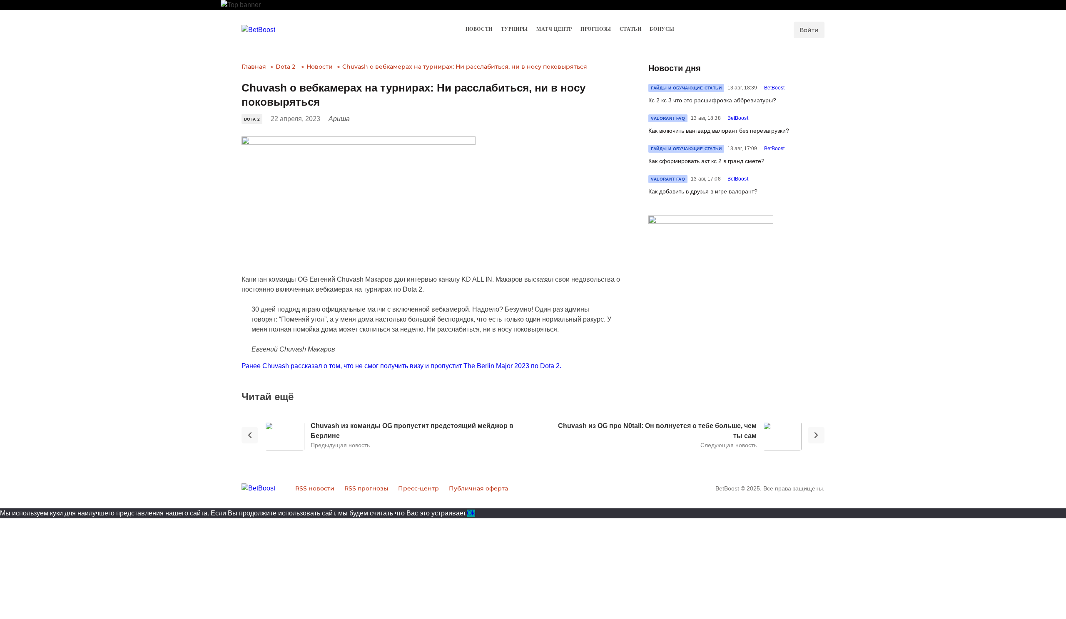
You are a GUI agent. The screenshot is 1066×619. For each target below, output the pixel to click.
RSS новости (314, 488)
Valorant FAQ (668, 118)
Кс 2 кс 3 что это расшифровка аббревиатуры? (712, 100)
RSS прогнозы (366, 488)
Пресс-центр (418, 488)
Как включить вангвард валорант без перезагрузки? (718, 130)
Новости (319, 66)
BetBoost (774, 88)
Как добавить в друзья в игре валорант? (702, 191)
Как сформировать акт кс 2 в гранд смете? (706, 161)
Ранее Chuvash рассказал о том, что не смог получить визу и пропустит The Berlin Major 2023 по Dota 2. (401, 365)
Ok (471, 513)
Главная (254, 66)
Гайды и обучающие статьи (686, 88)
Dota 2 (285, 66)
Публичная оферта (478, 488)
